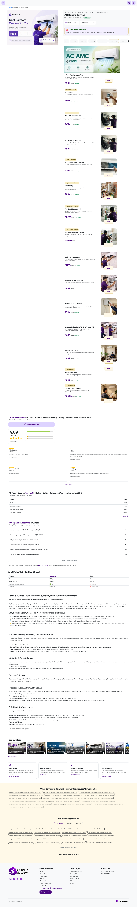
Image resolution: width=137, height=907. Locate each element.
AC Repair (74, 41)
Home (10, 7)
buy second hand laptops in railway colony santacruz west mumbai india (72, 804)
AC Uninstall (124, 41)
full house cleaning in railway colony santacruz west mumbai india (26, 801)
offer (66, 41)
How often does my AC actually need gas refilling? (25, 530)
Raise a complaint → (107, 776)
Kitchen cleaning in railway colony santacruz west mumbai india (59, 798)
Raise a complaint (43, 565)
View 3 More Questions (69, 560)
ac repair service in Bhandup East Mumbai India (47, 842)
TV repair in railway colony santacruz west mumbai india (99, 795)
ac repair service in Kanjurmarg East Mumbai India (47, 832)
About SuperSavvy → (14, 776)
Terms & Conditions (76, 871)
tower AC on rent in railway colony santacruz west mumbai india (26, 807)
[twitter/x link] (18, 879)
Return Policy (74, 876)
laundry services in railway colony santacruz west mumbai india (62, 801)
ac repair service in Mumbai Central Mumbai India (47, 835)
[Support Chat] (134, 3)
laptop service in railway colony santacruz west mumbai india (25, 792)
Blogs (42, 878)
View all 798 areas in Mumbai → (68, 847)
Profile (72, 883)
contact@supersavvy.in (108, 871)
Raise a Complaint (45, 883)
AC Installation (102, 41)
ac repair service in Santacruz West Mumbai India (74, 835)
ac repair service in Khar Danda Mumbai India (95, 839)
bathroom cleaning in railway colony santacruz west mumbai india (95, 798)
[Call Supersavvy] (129, 3)
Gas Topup (92, 41)
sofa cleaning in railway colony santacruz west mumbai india (25, 798)
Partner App (45, 888)
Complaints (43, 885)
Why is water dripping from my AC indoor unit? (24, 540)
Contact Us (43, 881)
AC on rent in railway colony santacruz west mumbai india (108, 804)
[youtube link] (22, 879)
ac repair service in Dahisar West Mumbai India (20, 832)
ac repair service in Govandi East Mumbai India (74, 832)
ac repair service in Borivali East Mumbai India (99, 832)
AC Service (83, 41)
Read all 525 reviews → (77, 774)
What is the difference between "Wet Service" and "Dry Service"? (29, 550)
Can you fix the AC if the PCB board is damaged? (24, 554)
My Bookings (44, 876)
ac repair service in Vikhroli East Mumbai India (46, 839)
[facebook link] (14, 879)
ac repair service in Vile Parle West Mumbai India (21, 842)
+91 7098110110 (105, 874)
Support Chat (46, 892)
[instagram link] (11, 879)
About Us (43, 874)
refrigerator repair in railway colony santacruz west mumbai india (26, 795)
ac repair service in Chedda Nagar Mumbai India (99, 842)
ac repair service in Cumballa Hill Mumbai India (66, 829)
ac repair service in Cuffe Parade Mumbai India (20, 835)
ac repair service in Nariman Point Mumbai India (40, 829)
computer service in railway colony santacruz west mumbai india (60, 792)
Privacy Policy (74, 874)
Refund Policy (74, 878)
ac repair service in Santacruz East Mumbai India (101, 835)
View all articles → (13, 757)
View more (68, 485)
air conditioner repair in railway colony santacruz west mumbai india (97, 792)
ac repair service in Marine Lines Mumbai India (92, 829)
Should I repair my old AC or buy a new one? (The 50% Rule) (27, 535)
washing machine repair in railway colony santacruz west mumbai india (63, 795)
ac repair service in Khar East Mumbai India (71, 839)
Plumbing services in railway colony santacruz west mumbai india (98, 801)
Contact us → (43, 774)
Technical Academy (57, 888)
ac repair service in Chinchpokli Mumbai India (73, 842)
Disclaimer (73, 881)
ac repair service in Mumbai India (17, 829)
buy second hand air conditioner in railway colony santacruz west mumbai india (30, 804)
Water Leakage (113, 41)
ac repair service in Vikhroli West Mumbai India (21, 839)
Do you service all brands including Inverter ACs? (24, 545)
